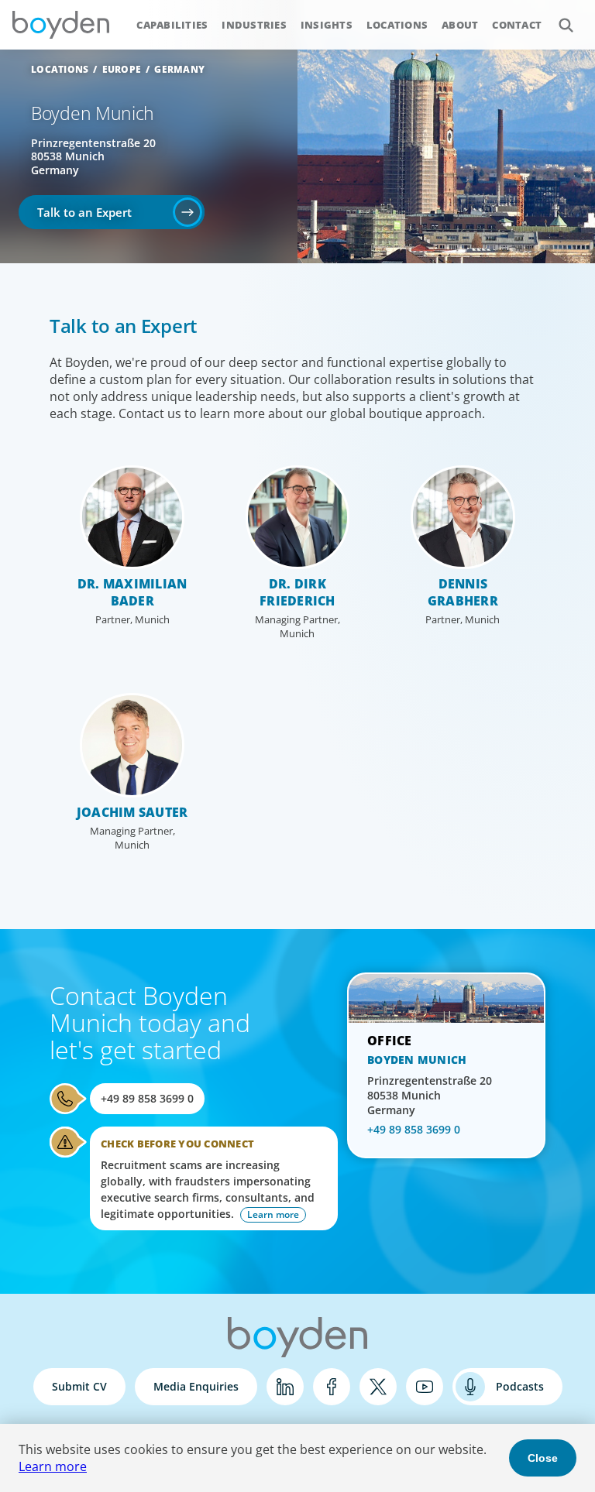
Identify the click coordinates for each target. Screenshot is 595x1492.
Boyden (60, 25)
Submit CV (79, 1386)
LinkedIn (285, 1386)
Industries (254, 25)
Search (566, 25)
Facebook (331, 1386)
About (460, 25)
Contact (517, 25)
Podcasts (520, 1386)
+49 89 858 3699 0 (147, 1098)
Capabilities (172, 25)
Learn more (53, 1466)
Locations (397, 25)
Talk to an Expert (84, 212)
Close (543, 1458)
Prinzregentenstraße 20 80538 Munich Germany (93, 156)
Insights (327, 25)
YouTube (424, 1386)
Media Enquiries (196, 1386)
